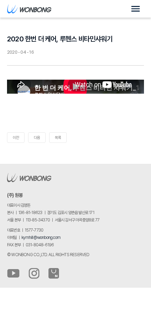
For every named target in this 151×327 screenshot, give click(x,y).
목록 (58, 137)
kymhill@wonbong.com (40, 237)
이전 (16, 137)
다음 (37, 137)
